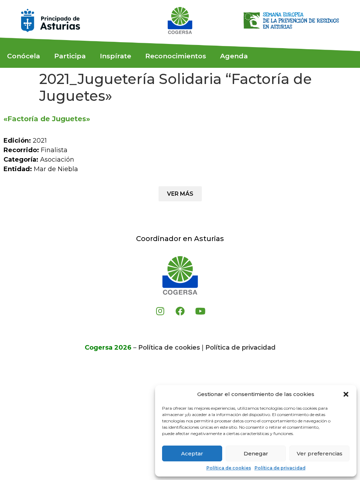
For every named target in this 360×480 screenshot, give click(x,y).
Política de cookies (228, 468)
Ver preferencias (319, 453)
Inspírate (115, 56)
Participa (70, 56)
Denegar (256, 453)
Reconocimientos (175, 56)
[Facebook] (180, 311)
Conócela (23, 56)
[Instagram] (160, 311)
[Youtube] (200, 311)
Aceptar (192, 453)
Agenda (234, 56)
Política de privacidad (280, 468)
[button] (345, 394)
